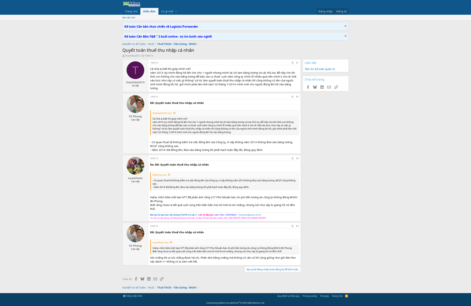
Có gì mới (167, 11)
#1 (297, 62)
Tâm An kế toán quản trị (320, 69)
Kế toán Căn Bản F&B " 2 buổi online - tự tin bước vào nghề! (168, 36)
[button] (176, 11)
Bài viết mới (128, 17)
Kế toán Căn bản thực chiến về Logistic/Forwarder (161, 27)
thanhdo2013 (132, 55)
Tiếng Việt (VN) (133, 296)
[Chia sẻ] (292, 63)
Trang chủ (131, 11)
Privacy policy (309, 296)
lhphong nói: (160, 174)
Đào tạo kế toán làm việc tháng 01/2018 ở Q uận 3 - (174, 215)
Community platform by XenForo (235, 302)
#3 (297, 158)
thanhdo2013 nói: (162, 113)
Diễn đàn (149, 11)
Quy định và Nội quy (288, 296)
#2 (297, 96)
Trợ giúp (324, 296)
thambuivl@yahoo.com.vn (250, 215)
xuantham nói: (161, 242)
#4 (297, 226)
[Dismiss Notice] (345, 26)
